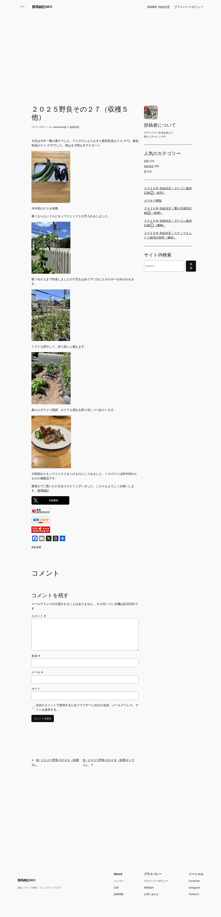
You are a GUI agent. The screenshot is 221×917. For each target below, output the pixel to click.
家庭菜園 (36, 547)
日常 (146, 160)
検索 (191, 265)
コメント (38, 616)
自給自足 (74, 126)
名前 (35, 655)
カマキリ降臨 (153, 200)
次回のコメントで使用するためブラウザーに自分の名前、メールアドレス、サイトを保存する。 (87, 707)
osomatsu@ (59, 126)
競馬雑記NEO (42, 7)
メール (37, 672)
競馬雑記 (43, 490)
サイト (35, 688)
